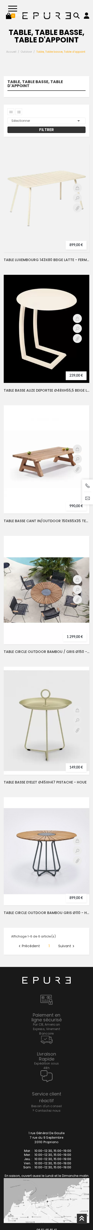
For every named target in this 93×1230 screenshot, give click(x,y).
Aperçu (77, 204)
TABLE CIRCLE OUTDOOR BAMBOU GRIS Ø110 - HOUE (46, 919)
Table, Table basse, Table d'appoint (35, 90)
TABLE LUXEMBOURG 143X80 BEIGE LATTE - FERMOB (46, 266)
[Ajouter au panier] (77, 194)
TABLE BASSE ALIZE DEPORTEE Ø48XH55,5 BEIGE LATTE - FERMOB (46, 396)
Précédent (28, 952)
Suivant (67, 952)
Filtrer (46, 136)
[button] (9, 16)
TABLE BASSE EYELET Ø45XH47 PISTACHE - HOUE (45, 788)
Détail (77, 214)
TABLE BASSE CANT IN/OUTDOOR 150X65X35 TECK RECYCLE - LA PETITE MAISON (46, 527)
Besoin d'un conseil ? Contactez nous (46, 1114)
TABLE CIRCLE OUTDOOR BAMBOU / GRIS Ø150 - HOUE (46, 657)
